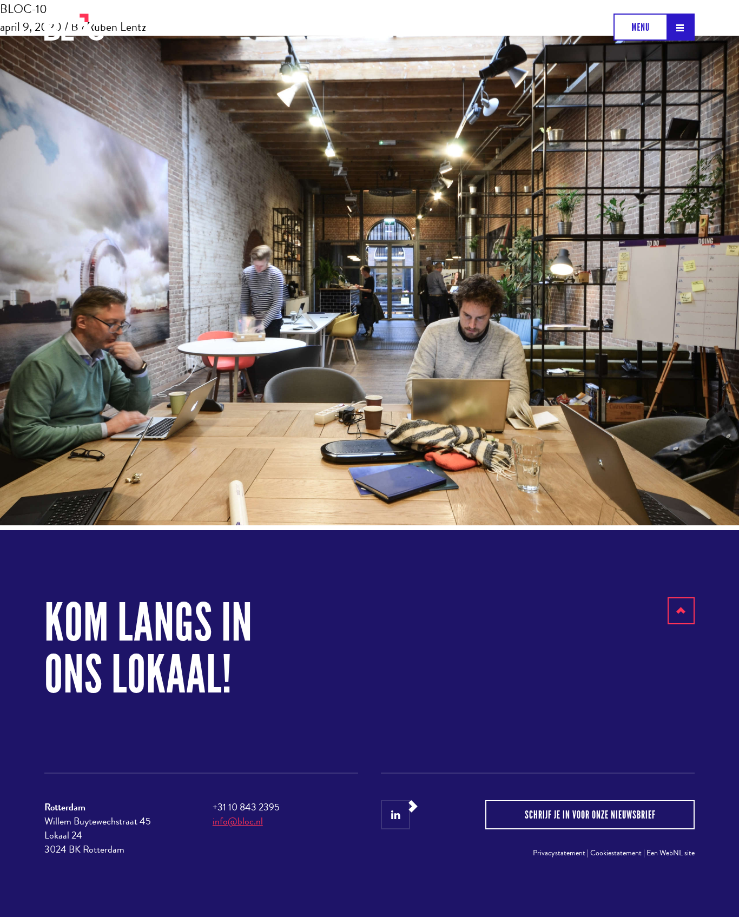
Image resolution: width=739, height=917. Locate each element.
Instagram (423, 814)
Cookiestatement (616, 853)
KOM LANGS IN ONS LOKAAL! (148, 649)
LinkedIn (395, 814)
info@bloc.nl (238, 821)
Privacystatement (559, 853)
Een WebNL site (670, 853)
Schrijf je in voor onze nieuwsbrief (590, 814)
